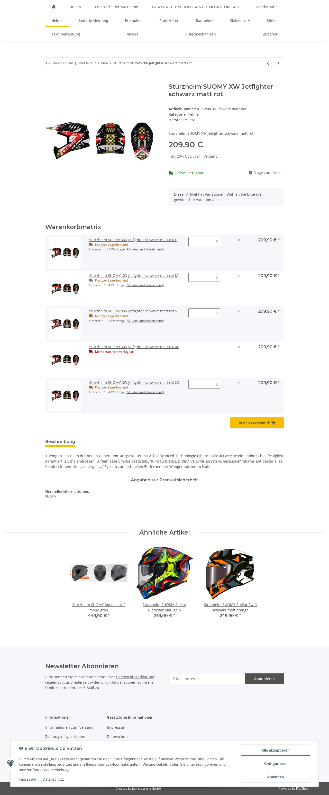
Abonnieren (264, 678)
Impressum (28, 779)
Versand (211, 156)
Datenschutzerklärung (135, 676)
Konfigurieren (275, 763)
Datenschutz (53, 779)
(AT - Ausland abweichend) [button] (145, 249)
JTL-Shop (302, 788)
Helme (193, 114)
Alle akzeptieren (275, 750)
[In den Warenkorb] (49, 80)
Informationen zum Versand (69, 727)
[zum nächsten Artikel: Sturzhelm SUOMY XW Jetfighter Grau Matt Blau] (278, 63)
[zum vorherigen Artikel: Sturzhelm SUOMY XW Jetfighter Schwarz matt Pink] (268, 63)
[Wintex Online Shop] (53, 7)
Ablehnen (275, 777)
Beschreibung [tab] (60, 441)
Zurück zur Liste (61, 63)
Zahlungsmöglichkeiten (65, 736)
